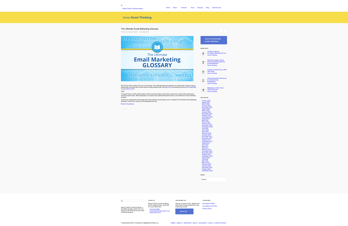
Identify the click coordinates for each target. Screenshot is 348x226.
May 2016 (205, 161)
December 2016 (207, 151)
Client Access (220, 223)
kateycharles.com (155, 212)
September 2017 (207, 141)
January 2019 (206, 123)
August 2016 (206, 158)
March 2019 (206, 122)
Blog (211, 223)
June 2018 (205, 130)
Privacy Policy (207, 208)
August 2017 (206, 143)
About (179, 223)
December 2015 (207, 167)
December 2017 (207, 136)
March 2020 (206, 110)
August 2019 (206, 118)
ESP (169, 87)
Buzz (195, 223)
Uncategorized (144, 32)
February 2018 (206, 133)
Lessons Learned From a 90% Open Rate (217, 70)
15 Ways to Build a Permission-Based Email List (216, 52)
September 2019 (207, 117)
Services (187, 223)
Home (173, 223)
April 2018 (205, 131)
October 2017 (206, 140)
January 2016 (206, 166)
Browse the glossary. (127, 104)
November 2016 (207, 153)
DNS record (130, 89)
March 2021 (206, 104)
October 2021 (206, 101)
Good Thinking (212, 55)
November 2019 (207, 114)
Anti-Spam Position (209, 203)
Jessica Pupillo (133, 32)
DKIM (194, 87)
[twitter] (221, 2)
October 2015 (206, 169)
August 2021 (206, 102)
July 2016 (205, 159)
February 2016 (206, 164)
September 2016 (207, 156)
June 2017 (205, 144)
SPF (187, 87)
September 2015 (207, 171)
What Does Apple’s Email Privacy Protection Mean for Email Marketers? (216, 61)
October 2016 (206, 154)
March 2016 (206, 162)
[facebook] (218, 2)
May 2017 (205, 146)
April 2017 (205, 148)
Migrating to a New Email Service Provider (215, 88)
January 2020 (206, 112)
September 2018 (207, 127)
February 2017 (206, 149)
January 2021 (206, 105)
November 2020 (207, 107)
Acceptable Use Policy (210, 206)
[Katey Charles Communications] (132, 8)
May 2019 (205, 120)
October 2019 (206, 115)
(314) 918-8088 (155, 209)
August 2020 (206, 109)
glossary (125, 109)
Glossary (203, 223)
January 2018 (206, 135)
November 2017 (207, 138)
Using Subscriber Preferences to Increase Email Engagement (217, 80)
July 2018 (205, 128)
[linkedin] (225, 2)
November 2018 (207, 125)
